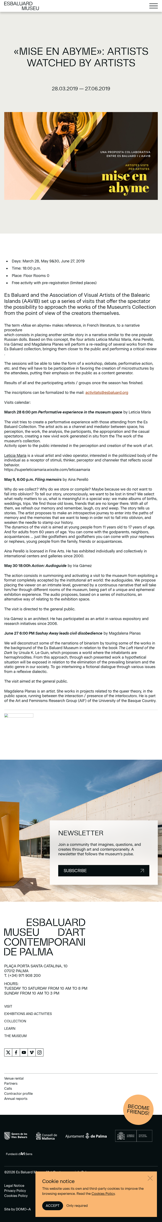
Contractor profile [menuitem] (18, 1094)
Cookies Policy (103, 1194)
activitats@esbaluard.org (106, 392)
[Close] (150, 1178)
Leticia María (15, 455)
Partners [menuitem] (11, 1084)
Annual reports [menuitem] (15, 1099)
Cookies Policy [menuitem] (16, 1196)
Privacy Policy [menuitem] (15, 1191)
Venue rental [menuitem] (14, 1078)
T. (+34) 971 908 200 (22, 975)
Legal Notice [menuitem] (14, 1186)
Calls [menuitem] (8, 1089)
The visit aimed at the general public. (36, 681)
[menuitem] (8, 1008)
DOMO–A (23, 1209)
